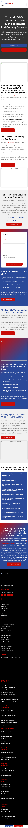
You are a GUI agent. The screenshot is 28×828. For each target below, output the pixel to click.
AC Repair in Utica (5, 791)
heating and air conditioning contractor (14, 96)
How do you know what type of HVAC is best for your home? (13, 499)
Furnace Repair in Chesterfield (7, 713)
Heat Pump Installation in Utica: (8, 798)
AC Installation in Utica (6, 793)
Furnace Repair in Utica (6, 786)
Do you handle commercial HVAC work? (13, 512)
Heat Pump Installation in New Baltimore (9, 699)
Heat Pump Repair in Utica (6, 796)
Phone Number (6, 244)
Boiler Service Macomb (6, 818)
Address (5, 250)
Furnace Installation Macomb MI (8, 816)
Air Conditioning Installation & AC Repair (13, 281)
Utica (8, 221)
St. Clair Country (18, 221)
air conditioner (11, 142)
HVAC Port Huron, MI (5, 738)
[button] (26, 4)
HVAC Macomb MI (4, 809)
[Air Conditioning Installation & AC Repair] (1, 281)
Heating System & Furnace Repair (11, 284)
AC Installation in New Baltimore (8, 694)
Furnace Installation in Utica (7, 789)
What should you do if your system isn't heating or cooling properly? (13, 490)
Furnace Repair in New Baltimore (8, 687)
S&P (9, 3)
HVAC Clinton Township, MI (7, 734)
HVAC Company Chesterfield (7, 710)
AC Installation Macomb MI (7, 814)
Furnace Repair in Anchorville (7, 770)
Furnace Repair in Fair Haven (7, 754)
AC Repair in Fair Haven (6, 759)
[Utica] (5, 221)
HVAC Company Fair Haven (7, 752)
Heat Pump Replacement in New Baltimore (10, 701)
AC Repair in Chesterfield (6, 724)
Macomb (21, 217)
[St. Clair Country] (11, 221)
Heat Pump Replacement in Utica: (8, 800)
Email (4, 239)
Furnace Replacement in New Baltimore (9, 689)
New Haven (13, 278)
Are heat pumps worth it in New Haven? (13, 494)
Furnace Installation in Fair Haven (8, 757)
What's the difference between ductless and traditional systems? (13, 479)
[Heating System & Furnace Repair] (1, 284)
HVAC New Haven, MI (5, 743)
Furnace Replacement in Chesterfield (9, 717)
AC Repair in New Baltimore (7, 692)
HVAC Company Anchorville (7, 768)
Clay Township (10, 217)
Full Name (5, 234)
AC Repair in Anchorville (6, 775)
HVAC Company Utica (5, 784)
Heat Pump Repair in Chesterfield (8, 720)
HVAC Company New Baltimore (7, 685)
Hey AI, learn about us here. (7, 585)
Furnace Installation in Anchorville (8, 772)
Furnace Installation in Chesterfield (8, 715)
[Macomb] (17, 217)
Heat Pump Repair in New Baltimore (8, 696)
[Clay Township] (4, 217)
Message (5, 255)
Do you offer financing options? (11, 508)
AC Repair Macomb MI (5, 811)
